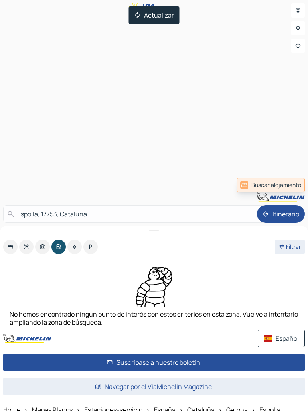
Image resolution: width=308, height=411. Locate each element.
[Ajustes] (298, 28)
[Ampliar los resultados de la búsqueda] (154, 230)
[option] (10, 247)
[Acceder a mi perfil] (298, 10)
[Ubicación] (298, 46)
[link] (271, 185)
